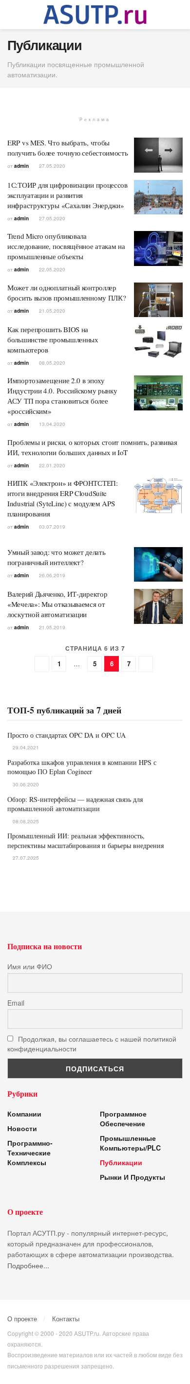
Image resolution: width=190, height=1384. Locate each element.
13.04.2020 (51, 424)
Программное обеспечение (123, 1118)
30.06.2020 (25, 784)
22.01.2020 (51, 465)
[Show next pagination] (145, 664)
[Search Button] (178, 14)
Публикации (121, 1162)
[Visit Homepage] (95, 14)
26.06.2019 (51, 575)
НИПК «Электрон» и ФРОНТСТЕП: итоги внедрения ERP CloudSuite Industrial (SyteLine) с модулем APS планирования (62, 498)
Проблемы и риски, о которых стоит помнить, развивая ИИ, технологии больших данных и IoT (92, 447)
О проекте (22, 1318)
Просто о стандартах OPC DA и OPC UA (66, 735)
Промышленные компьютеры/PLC (130, 1143)
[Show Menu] (11, 14)
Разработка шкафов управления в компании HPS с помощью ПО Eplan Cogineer (81, 767)
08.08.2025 (25, 821)
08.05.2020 (51, 362)
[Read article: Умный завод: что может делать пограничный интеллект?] (158, 564)
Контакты (65, 1318)
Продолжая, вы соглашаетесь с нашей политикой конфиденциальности (91, 1043)
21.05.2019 (51, 627)
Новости (22, 1128)
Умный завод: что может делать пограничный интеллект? (56, 557)
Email (15, 1003)
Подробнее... (28, 1265)
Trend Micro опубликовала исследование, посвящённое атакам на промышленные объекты (66, 246)
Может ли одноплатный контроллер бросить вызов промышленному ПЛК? (66, 292)
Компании (24, 1113)
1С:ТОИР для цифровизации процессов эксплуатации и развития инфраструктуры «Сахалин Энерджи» (67, 195)
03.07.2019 (51, 526)
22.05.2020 (51, 269)
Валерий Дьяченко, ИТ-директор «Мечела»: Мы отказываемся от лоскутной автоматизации (57, 604)
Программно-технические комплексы (30, 1152)
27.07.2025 (25, 857)
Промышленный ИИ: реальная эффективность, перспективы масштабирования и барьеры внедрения (85, 840)
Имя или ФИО (29, 966)
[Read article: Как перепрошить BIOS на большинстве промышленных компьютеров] (158, 341)
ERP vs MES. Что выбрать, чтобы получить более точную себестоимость (67, 148)
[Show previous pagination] (42, 664)
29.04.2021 (25, 747)
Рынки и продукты (132, 1177)
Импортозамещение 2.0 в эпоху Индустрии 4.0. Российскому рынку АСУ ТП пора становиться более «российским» (62, 395)
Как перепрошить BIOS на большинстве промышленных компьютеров (52, 339)
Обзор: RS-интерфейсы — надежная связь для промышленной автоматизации (75, 804)
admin (21, 165)
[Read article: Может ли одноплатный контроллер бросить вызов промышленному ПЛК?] (158, 300)
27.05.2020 (51, 165)
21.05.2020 (51, 310)
